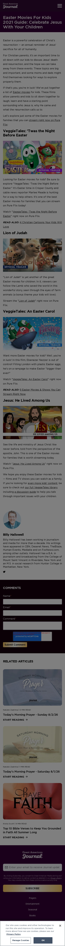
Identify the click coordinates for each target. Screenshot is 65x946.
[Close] (60, 925)
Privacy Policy (13, 934)
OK (43, 940)
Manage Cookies (20, 940)
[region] (32, 933)
